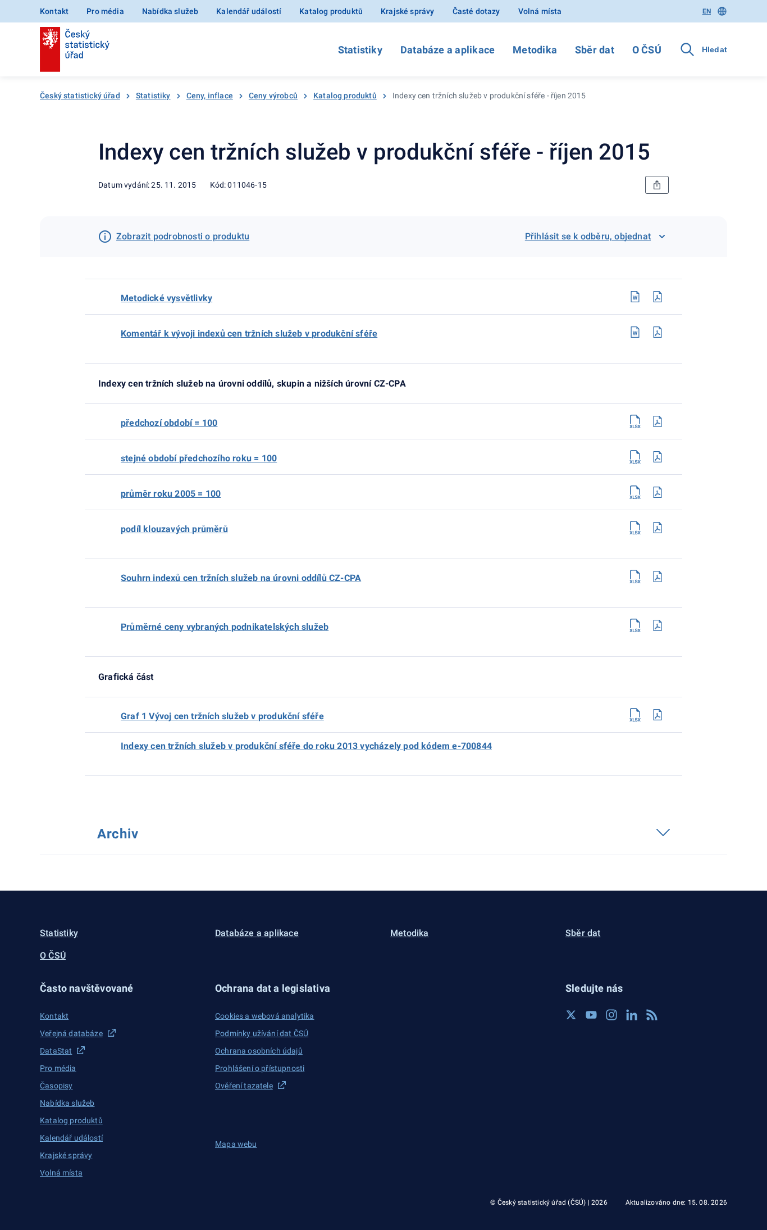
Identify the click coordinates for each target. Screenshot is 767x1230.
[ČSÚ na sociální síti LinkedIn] (631, 1014)
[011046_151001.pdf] (657, 421)
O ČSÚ (646, 50)
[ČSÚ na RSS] (652, 1014)
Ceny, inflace (209, 95)
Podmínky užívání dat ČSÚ (261, 1033)
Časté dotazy (476, 11)
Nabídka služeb (170, 11)
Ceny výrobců (273, 95)
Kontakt (54, 11)
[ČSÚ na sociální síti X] (571, 1014)
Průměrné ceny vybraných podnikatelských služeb (224, 626)
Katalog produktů (331, 11)
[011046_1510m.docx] (635, 296)
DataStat (56, 1050)
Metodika (535, 50)
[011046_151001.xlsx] (635, 421)
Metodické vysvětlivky (166, 298)
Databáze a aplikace (447, 50)
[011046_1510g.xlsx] (635, 714)
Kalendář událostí (248, 11)
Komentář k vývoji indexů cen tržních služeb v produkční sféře (249, 333)
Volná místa (540, 11)
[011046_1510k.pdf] (657, 332)
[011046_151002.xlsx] (635, 457)
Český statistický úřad (80, 95)
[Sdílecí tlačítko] (657, 185)
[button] (121, 988)
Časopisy (56, 1085)
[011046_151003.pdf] (657, 492)
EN (706, 11)
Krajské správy (407, 11)
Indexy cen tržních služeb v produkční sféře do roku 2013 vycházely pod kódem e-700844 (306, 746)
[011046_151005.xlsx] (635, 576)
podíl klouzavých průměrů (174, 529)
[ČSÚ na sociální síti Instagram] (611, 1014)
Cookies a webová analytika (264, 1015)
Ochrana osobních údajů (259, 1050)
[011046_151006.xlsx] (635, 625)
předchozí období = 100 (169, 422)
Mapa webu (236, 1144)
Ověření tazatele (244, 1085)
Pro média (105, 11)
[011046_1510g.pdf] (657, 714)
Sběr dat (594, 50)
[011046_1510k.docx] (635, 332)
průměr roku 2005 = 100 (171, 493)
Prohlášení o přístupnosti (259, 1068)
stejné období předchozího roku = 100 (199, 458)
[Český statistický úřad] (74, 49)
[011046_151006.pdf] (657, 625)
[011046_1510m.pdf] (657, 296)
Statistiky (360, 50)
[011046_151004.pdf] (657, 527)
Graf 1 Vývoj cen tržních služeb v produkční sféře (222, 716)
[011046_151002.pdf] (657, 457)
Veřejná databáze (71, 1033)
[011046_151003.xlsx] (635, 492)
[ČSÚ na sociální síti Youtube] (591, 1014)
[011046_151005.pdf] (657, 576)
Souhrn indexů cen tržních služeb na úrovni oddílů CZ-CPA (241, 578)
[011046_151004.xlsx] (635, 527)
